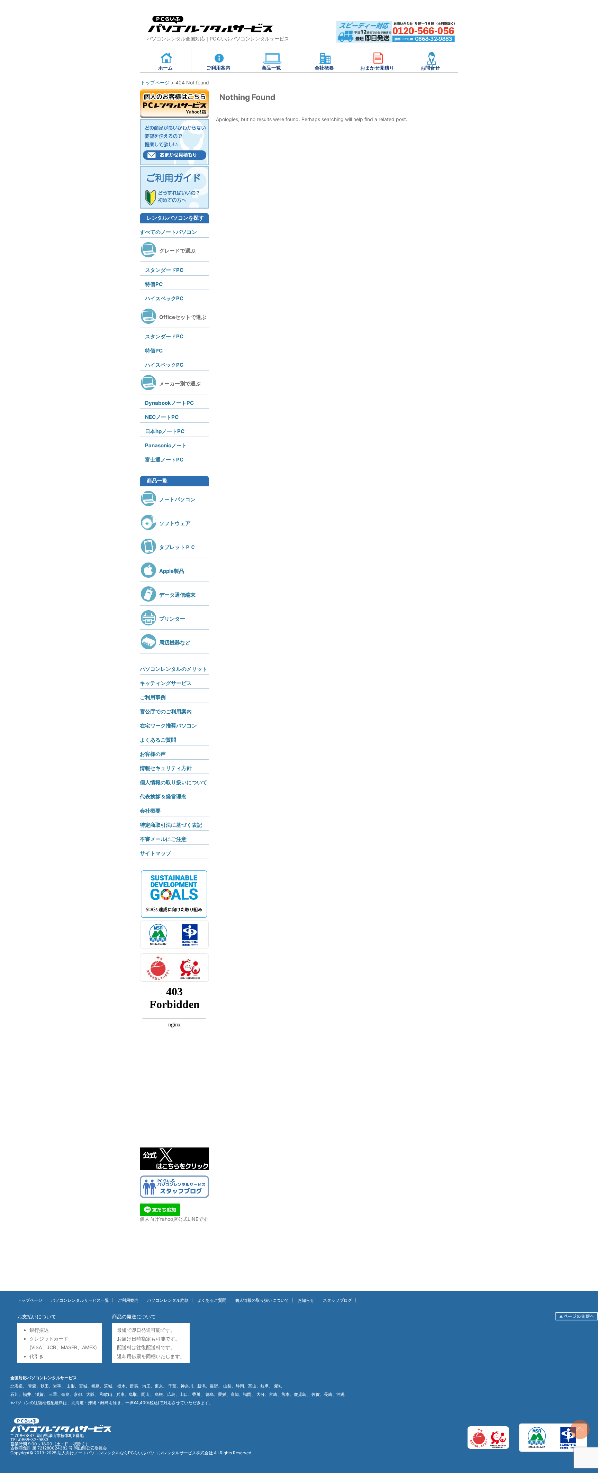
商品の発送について (134, 1316)
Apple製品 (171, 571)
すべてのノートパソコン (168, 232)
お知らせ (306, 1300)
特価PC (154, 284)
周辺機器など (174, 642)
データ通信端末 (177, 595)
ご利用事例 (153, 697)
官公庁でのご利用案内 (166, 711)
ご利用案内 (218, 68)
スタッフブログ (337, 1300)
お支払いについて (36, 1316)
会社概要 (324, 68)
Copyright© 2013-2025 (33, 1452)
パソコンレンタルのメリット (173, 669)
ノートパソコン (177, 499)
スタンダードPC (164, 270)
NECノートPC (162, 417)
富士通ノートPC (164, 459)
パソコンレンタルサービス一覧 (80, 1300)
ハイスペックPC (164, 298)
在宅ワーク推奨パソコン (168, 725)
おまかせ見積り (377, 68)
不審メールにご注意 (163, 839)
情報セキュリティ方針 (166, 768)
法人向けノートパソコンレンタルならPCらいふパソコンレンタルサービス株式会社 (135, 1452)
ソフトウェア (174, 523)
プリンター (172, 618)
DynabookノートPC (169, 403)
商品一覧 (271, 68)
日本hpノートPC (164, 431)
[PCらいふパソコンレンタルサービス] (210, 33)
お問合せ (430, 68)
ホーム (165, 68)
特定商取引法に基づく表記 (171, 825)
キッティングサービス (166, 683)
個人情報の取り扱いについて (173, 782)
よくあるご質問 (158, 739)
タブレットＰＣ (177, 547)
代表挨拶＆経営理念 (163, 796)
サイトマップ (155, 853)
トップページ (29, 1300)
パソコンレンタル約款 (168, 1300)
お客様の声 (153, 754)
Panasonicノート (166, 445)
